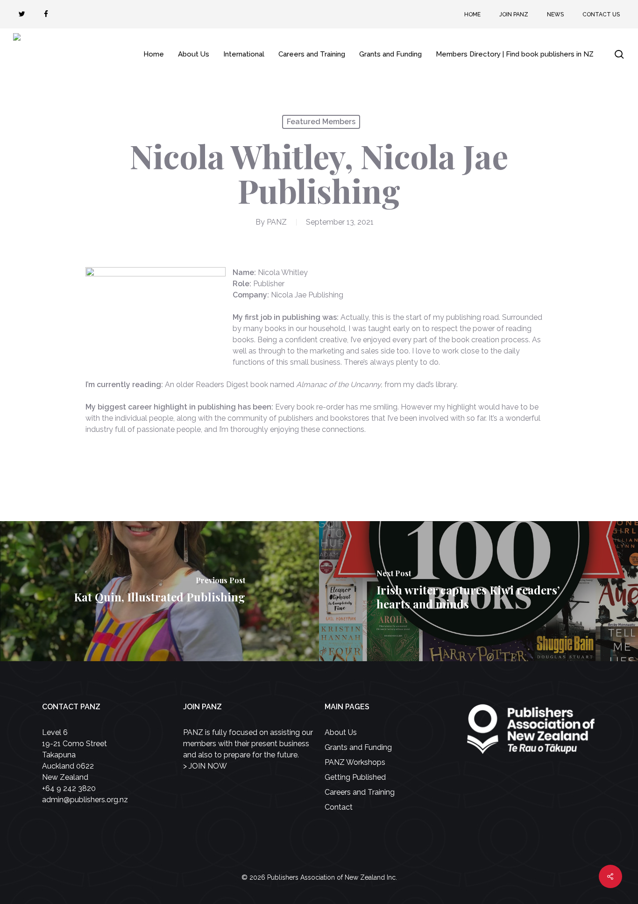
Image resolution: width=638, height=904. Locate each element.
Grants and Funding (358, 747)
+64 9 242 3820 (69, 788)
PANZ (277, 222)
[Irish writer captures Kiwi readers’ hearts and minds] (478, 591)
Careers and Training (360, 792)
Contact (339, 807)
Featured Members (321, 121)
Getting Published (355, 777)
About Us (341, 732)
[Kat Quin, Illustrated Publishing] (159, 591)
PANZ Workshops (355, 762)
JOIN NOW (208, 766)
